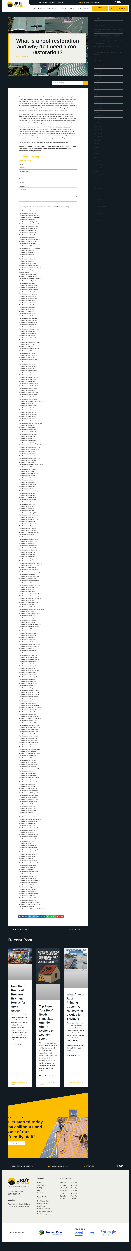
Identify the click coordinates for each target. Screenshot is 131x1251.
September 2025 (98, 73)
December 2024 (98, 105)
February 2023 (98, 157)
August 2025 (97, 77)
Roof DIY (96, 196)
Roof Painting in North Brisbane (19, 1206)
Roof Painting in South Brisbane (19, 1204)
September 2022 (98, 175)
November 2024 (98, 108)
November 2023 (98, 133)
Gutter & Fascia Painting (45, 1211)
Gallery (64, 8)
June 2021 (96, 182)
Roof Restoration (98, 220)
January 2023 (97, 161)
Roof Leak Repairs (43, 1209)
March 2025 (97, 94)
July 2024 (96, 122)
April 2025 (96, 91)
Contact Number (24, 171)
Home (39, 1182)
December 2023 (98, 129)
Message (22, 186)
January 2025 (97, 101)
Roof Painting (97, 203)
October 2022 (97, 171)
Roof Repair (41, 1206)
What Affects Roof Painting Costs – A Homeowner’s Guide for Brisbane (75, 1006)
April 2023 (96, 150)
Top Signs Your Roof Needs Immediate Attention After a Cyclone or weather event (46, 1022)
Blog (71, 8)
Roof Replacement (99, 213)
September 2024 (98, 115)
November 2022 (98, 168)
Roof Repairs (97, 210)
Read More (16, 1045)
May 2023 (96, 147)
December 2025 (98, 70)
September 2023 (98, 136)
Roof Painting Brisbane (100, 206)
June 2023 (96, 143)
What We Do (39, 8)
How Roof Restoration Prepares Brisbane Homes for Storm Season (19, 998)
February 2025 (98, 98)
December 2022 (98, 164)
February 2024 (98, 126)
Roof (95, 192)
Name (21, 164)
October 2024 (97, 112)
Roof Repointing (98, 217)
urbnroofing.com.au (62, 142)
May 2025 (96, 87)
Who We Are (52, 8)
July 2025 (96, 80)
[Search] (85, 83)
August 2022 (97, 178)
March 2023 (97, 154)
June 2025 (96, 84)
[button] (23, 916)
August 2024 (97, 119)
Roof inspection (98, 199)
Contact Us (41, 1193)
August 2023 (97, 140)
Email (20, 179)
